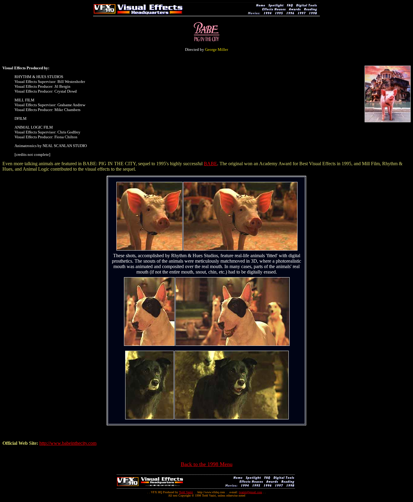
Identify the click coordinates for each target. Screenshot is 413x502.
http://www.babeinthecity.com (67, 443)
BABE (210, 163)
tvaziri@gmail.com (250, 492)
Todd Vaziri (186, 492)
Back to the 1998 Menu (207, 464)
